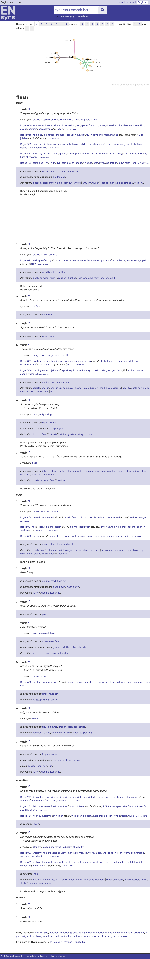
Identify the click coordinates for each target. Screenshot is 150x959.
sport (60, 129)
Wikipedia (79, 942)
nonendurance (28, 364)
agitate (36, 388)
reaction (139, 125)
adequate (59, 862)
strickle (65, 647)
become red (48, 517)
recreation (69, 125)
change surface (50, 641)
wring (105, 682)
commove (68, 388)
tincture (87, 162)
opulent (62, 852)
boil (126, 536)
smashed (62, 800)
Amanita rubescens (112, 550)
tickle (109, 388)
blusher (53, 550)
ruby (97, 550)
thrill (68, 355)
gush (108, 370)
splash (95, 370)
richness (100, 879)
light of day (141, 153)
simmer (111, 536)
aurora (111, 153)
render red (114, 517)
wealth (54, 879)
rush (62, 355)
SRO (46, 932)
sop (76, 726)
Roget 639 (25, 862)
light (35, 153)
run (65, 581)
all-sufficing (35, 936)
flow (44, 422)
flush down (59, 586)
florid (124, 815)
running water (40, 370)
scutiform (63, 806)
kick (57, 355)
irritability (44, 364)
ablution (54, 932)
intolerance (134, 361)
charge (49, 355)
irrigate (46, 754)
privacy (41, 956)
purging (44, 699)
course (46, 581)
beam (46, 153)
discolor (61, 544)
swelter (75, 536)
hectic (23, 147)
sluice (131, 370)
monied (83, 852)
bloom (36, 119)
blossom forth (50, 182)
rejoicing (37, 134)
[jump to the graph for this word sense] (29, 109)
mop (129, 682)
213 (105, 806)
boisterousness (82, 361)
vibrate (117, 388)
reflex (120, 471)
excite (78, 388)
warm (127, 852)
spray (87, 370)
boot (42, 355)
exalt (134, 388)
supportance (104, 260)
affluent (86, 182)
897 (33, 264)
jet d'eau (117, 370)
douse (45, 726)
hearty (88, 815)
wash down (73, 586)
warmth (66, 144)
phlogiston (36, 147)
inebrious (65, 797)
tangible (138, 862)
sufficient (38, 862)
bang (35, 355)
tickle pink (42, 391)
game (84, 125)
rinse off (53, 693)
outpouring (45, 414)
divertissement (126, 125)
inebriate (25, 391)
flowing (52, 422)
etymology (56, 942)
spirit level (44, 653)
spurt (65, 370)
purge (36, 676)
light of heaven (28, 157)
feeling (36, 260)
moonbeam (101, 153)
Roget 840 (26, 125)
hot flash (36, 306)
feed (53, 581)
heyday (79, 119)
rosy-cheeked (107, 278)
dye (58, 162)
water (54, 754)
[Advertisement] (83, 219)
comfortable (137, 852)
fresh (102, 815)
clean (71, 682)
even (35, 633)
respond (40, 530)
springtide (58, 428)
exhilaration (62, 382)
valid (130, 862)
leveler (55, 653)
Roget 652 (25, 682)
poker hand (48, 336)
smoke (89, 536)
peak (86, 119)
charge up (56, 388)
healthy (37, 815)
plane (40, 806)
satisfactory (120, 862)
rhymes (68, 942)
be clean (37, 682)
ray (40, 153)
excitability (39, 361)
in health (58, 815)
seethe (119, 536)
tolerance (77, 260)
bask (82, 536)
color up (83, 517)
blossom (45, 119)
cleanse (79, 682)
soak (70, 726)
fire (44, 147)
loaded (104, 182)
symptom (47, 314)
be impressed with (80, 526)
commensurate (91, 862)
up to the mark (73, 862)
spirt (57, 370)
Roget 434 (26, 517)
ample (46, 936)
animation (66, 936)
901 (69, 364)
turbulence (107, 361)
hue (41, 162)
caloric (42, 144)
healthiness (63, 272)
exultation (49, 134)
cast (95, 162)
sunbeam (88, 153)
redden (62, 278)
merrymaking (111, 134)
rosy (96, 278)
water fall (33, 374)
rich (45, 852)
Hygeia (39, 932)
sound (80, 815)
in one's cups (103, 797)
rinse (98, 682)
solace (23, 129)
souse (82, 726)
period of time (58, 171)
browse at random (74, 16)
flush (89, 134)
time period (73, 171)
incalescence (97, 144)
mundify (89, 682)
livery (102, 162)
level (52, 633)
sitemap (61, 956)
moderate (38, 865)
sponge (137, 682)
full (118, 682)
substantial (127, 182)
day (120, 153)
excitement (48, 382)
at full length (108, 936)
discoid (74, 806)
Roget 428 (25, 162)
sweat (66, 536)
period (45, 171)
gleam (62, 153)
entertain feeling (110, 526)
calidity (84, 144)
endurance (65, 260)
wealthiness (75, 879)
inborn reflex (49, 471)
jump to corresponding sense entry (130, 84)
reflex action (132, 471)
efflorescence (58, 119)
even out (44, 633)
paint (61, 550)
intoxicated (53, 797)
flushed (72, 278)
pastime (32, 129)
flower (70, 119)
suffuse (67, 760)
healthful (47, 815)
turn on (94, 388)
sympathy (143, 260)
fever (140, 144)
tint (46, 162)
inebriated (89, 797)
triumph (60, 134)
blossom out (65, 182)
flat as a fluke (135, 806)
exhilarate (143, 388)
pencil (78, 153)
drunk (36, 797)
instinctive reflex (82, 471)
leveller (64, 653)
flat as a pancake (117, 806)
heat (35, 144)
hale (95, 815)
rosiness (52, 254)
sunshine (128, 153)
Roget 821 (25, 260)
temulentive (38, 800)
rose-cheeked (85, 278)
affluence (89, 879)
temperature (54, 144)
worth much (95, 852)
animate (55, 936)
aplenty (78, 936)
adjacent (118, 932)
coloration (111, 162)
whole (117, 815)
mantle (92, 517)
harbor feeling (128, 526)
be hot (36, 536)
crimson (44, 278)
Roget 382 (25, 144)
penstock (38, 732)
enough (48, 862)
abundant (101, 932)
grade (56, 647)
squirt (72, 370)
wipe (123, 682)
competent (106, 862)
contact (131, 2)
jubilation (71, 134)
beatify (126, 388)
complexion (68, 162)
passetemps (45, 129)
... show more (70, 129)
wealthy (138, 182)
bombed (51, 800)
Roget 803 (26, 852)
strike (73, 647)
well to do (108, 852)
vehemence (66, 361)
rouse (86, 388)
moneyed (115, 182)
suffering (46, 260)
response (131, 260)
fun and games (97, 125)
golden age (59, 177)
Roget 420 (25, 153)
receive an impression (50, 526)
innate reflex (64, 471)
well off (118, 852)
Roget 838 (26, 134)
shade (79, 162)
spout (80, 370)
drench (62, 726)
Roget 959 (25, 797)
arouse (96, 936)
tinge (52, 162)
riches (46, 879)
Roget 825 (25, 361)
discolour (71, 544)
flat (34, 806)
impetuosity (52, 361)
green (109, 815)
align (25, 936)
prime (94, 119)
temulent (25, 800)
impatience (120, 361)
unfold (77, 182)
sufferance (90, 260)
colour (52, 544)
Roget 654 (26, 815)
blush (44, 254)
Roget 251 (25, 806)
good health (48, 272)
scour (43, 676)
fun (78, 125)
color (35, 162)
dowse (53, 726)
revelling (98, 134)
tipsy (43, 797)
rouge (142, 517)
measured (25, 865)
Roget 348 (26, 370)
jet (52, 370)
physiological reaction (104, 471)
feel (34, 526)
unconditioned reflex (42, 474)
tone (134, 162)
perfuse (57, 760)
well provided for (35, 856)
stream (54, 153)
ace (110, 932)
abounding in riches (84, 932)
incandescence (114, 144)
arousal (87, 936)
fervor (75, 144)
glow (126, 144)
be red (36, 517)
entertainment (55, 125)
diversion (111, 125)
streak (70, 153)
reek (96, 536)
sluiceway (56, 732)
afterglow (139, 932)
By (18, 956)
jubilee (24, 138)
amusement (39, 125)
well (73, 815)
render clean (50, 682)
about (122, 2)
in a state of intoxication (125, 797)
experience (119, 260)
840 (141, 134)
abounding (66, 932)
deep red (88, 550)
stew (102, 536)
